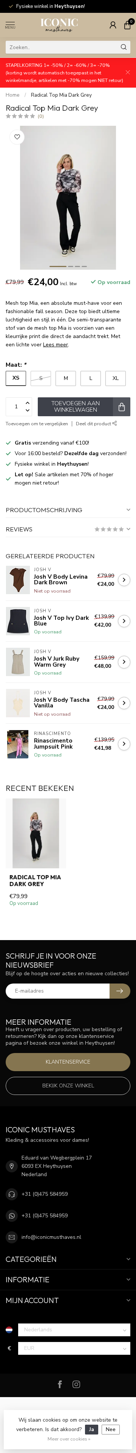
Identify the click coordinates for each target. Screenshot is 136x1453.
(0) (41, 116)
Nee (111, 1429)
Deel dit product (94, 423)
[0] (127, 24)
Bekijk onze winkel (68, 1085)
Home (13, 95)
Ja (91, 1429)
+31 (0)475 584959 (45, 1194)
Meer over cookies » (69, 1439)
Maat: (16, 365)
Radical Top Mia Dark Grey (61, 95)
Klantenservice (68, 1061)
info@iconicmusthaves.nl (51, 1237)
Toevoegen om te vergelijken (37, 423)
